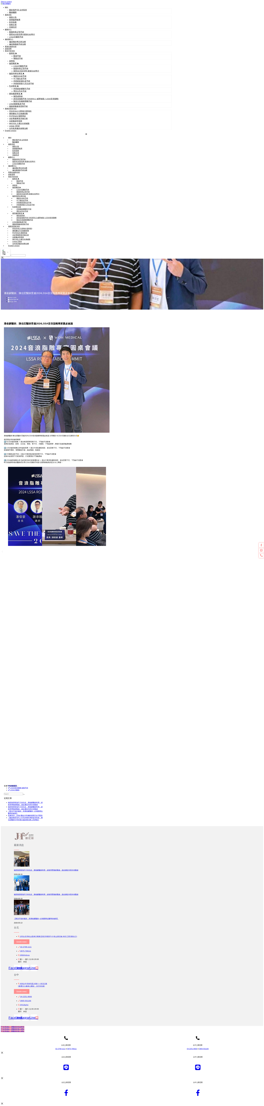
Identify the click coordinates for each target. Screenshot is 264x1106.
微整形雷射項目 (10, 109)
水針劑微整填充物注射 (18, 119)
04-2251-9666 (192, 1049)
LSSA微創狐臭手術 (17, 104)
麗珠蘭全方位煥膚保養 (18, 114)
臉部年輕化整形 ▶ (17, 74)
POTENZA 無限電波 (17, 116)
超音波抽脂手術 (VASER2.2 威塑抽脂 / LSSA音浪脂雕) (36, 99)
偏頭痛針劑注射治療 (17, 42)
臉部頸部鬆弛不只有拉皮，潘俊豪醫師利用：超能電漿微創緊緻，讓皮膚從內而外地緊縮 (46, 870)
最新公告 (13, 17)
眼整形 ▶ (13, 53)
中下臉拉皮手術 (19, 79)
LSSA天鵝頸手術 (16, 37)
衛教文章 (13, 25)
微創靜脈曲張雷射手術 (18, 106)
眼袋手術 (17, 56)
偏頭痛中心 (9, 39)
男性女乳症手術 (19, 91)
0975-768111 (72, 1049)
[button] (2, 551)
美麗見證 (13, 27)
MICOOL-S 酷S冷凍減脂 (19, 123)
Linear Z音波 (14, 126)
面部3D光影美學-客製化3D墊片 (22, 34)
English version (10, 131)
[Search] (2, 257)
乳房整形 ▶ (14, 86)
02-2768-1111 (60, 1049)
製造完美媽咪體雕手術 (22, 101)
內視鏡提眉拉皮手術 (21, 81)
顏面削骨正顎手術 (16, 32)
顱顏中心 (8, 29)
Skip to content (6, 2)
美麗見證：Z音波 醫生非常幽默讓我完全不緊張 (25, 815)
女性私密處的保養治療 (18, 128)
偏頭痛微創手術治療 (17, 44)
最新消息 (8, 15)
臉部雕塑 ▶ (14, 63)
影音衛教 (13, 22)
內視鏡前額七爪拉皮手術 (23, 84)
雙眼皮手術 (18, 58)
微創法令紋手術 (19, 76)
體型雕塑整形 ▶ (16, 94)
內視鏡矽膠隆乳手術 (21, 89)
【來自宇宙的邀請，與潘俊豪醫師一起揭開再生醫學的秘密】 (36, 919)
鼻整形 (12, 61)
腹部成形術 (18, 96)
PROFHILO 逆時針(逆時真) (20, 111)
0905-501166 (204, 1049)
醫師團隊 (13, 12)
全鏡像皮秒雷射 (15, 121)
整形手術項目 (10, 51)
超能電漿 (8, 49)
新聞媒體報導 (14, 20)
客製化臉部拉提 (10, 46)
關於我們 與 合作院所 (18, 10)
